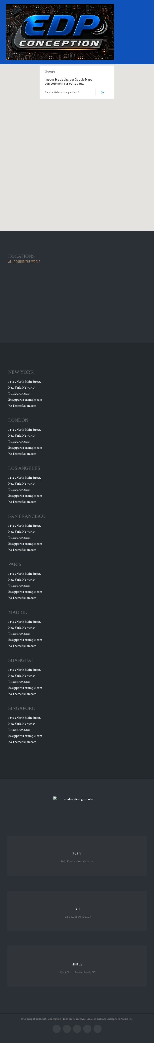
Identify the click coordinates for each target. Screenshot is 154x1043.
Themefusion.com (24, 406)
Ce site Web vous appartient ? (62, 92)
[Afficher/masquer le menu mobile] (146, 12)
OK (102, 92)
